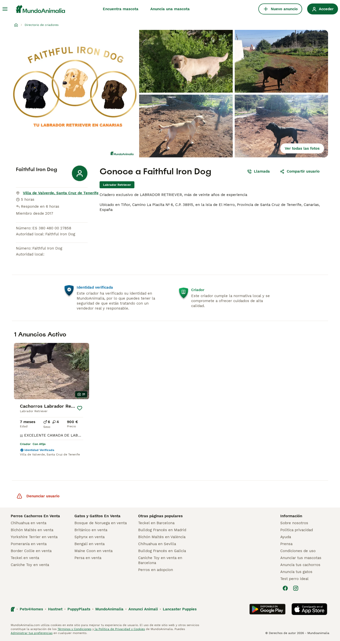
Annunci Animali (143, 609)
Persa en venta (87, 558)
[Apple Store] (309, 609)
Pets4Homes (31, 609)
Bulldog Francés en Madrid (162, 530)
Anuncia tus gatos (296, 572)
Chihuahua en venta (28, 523)
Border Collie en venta (31, 551)
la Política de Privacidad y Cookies (119, 629)
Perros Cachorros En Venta (35, 516)
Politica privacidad (296, 530)
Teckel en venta (25, 558)
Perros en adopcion (155, 570)
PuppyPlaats (78, 609)
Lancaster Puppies (180, 609)
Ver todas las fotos (302, 148)
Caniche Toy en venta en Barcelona (160, 560)
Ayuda (285, 537)
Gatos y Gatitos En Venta (97, 516)
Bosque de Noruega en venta (100, 523)
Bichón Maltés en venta (32, 530)
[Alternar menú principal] (5, 9)
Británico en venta (90, 530)
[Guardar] (79, 408)
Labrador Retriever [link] (117, 185)
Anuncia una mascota (170, 9)
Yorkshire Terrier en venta (34, 537)
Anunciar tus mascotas (300, 558)
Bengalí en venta (89, 544)
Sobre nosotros (294, 523)
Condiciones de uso (298, 551)
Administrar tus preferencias (32, 633)
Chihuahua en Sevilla (157, 544)
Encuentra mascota (120, 9)
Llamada (262, 171)
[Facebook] (285, 588)
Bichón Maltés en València (161, 537)
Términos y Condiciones (74, 629)
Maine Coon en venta (93, 551)
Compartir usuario (303, 171)
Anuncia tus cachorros (300, 565)
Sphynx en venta (89, 537)
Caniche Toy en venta (30, 565)
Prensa (286, 544)
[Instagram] (296, 588)
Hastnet (55, 609)
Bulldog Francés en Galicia (162, 551)
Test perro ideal (294, 579)
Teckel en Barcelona (156, 523)
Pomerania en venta (29, 544)
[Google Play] (267, 609)
